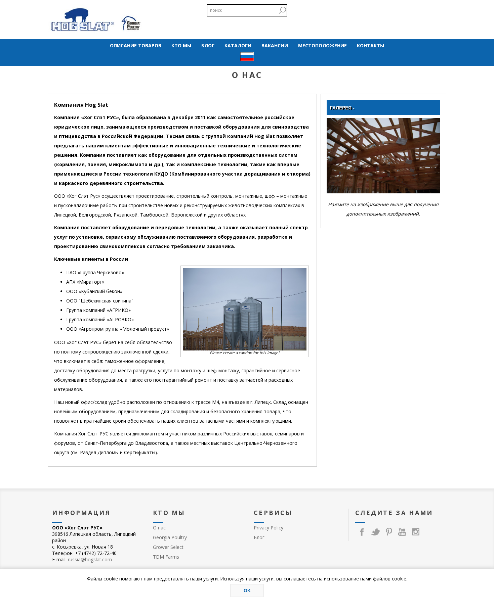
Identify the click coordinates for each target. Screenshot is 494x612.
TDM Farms (166, 557)
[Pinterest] (389, 532)
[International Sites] (247, 57)
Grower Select (168, 547)
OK (247, 590)
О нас (159, 527)
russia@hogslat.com (90, 559)
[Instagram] (415, 532)
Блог (259, 537)
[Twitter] (375, 532)
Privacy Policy (268, 527)
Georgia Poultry (170, 537)
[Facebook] (362, 532)
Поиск (282, 10)
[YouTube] (402, 532)
